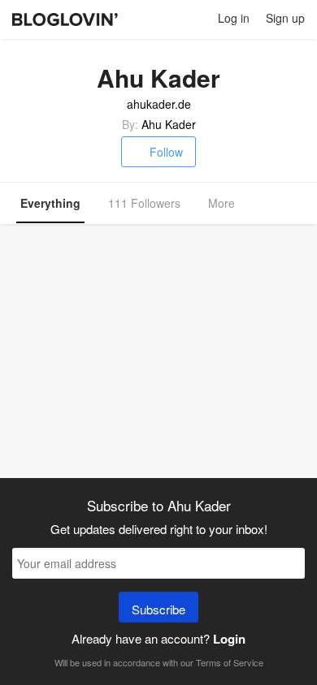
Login (229, 639)
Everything (50, 203)
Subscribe (158, 609)
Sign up (285, 18)
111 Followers (144, 203)
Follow (166, 152)
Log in (234, 18)
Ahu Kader (168, 124)
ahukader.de (159, 104)
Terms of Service (229, 662)
